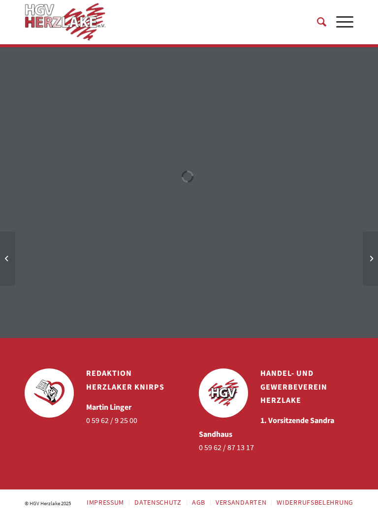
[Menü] (339, 22)
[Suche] (316, 22)
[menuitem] (316, 22)
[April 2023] (7, 259)
